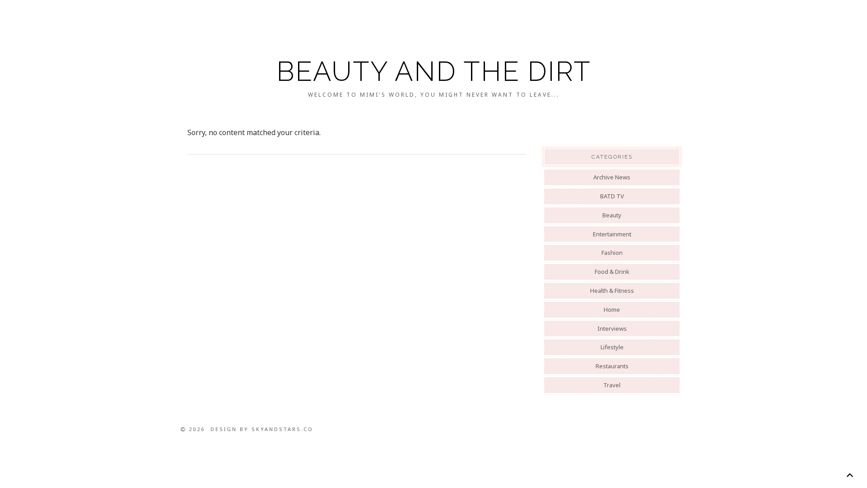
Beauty (611, 215)
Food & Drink (612, 271)
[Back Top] (849, 475)
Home (612, 309)
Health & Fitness (612, 290)
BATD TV (612, 196)
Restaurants (612, 366)
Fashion (612, 253)
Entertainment (612, 234)
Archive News (611, 177)
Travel (611, 385)
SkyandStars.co (282, 429)
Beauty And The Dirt (433, 71)
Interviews (612, 328)
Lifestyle (612, 347)
